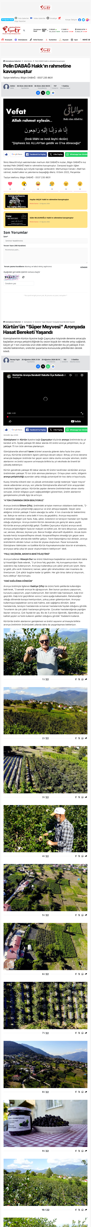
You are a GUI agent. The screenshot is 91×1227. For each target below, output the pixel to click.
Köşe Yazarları (20, 21)
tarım (31, 451)
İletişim (74, 19)
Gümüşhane (22, 40)
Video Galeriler (40, 18)
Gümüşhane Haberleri (13, 61)
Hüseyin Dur (26, 559)
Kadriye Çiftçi (37, 586)
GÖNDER (83, 267)
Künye (67, 19)
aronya (65, 439)
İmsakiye (53, 18)
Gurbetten (53, 40)
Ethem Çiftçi (26, 505)
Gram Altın (81, 29)
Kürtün (23, 439)
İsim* (6, 236)
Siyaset (65, 40)
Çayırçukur (46, 439)
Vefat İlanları (38, 40)
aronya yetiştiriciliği (14, 476)
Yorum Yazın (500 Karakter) (15, 245)
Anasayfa (8, 40)
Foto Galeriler (23, 18)
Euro (65, 29)
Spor (76, 40)
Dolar (52, 29)
